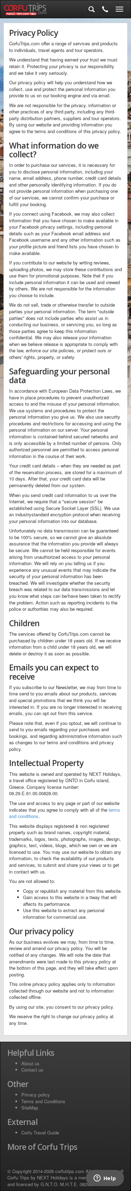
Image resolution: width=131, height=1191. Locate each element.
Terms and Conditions (43, 1101)
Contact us (32, 1069)
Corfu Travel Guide (40, 1132)
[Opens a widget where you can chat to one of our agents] (105, 1178)
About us (30, 1063)
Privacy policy (35, 1094)
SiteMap (29, 1107)
